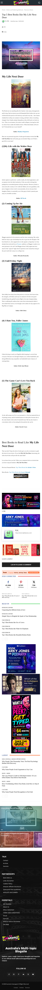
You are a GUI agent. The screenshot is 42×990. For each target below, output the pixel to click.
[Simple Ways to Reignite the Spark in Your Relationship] (17, 840)
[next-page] (6, 639)
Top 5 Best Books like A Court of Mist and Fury (10, 596)
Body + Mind (6, 773)
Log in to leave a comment (21, 565)
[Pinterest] (19, 974)
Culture (5, 767)
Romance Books (28, 10)
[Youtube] (33, 974)
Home (3, 10)
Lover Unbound (25, 472)
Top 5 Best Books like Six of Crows (13, 622)
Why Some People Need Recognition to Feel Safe (17, 792)
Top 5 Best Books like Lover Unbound (29, 596)
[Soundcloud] (23, 974)
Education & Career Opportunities (13, 759)
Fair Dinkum (6, 620)
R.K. (8, 21)
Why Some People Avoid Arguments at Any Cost (17, 769)
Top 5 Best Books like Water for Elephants (15, 628)
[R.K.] (3, 21)
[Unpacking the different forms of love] (21, 818)
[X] (28, 974)
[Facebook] (9, 974)
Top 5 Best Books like (26, 467)
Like (8, 581)
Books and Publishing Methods (15, 10)
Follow (21, 581)
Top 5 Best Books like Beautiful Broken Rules (16, 635)
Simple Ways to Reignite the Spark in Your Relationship (19, 616)
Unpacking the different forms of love (13, 610)
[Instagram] (14, 974)
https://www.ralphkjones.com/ (23, 533)
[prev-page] (3, 639)
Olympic (19, 244)
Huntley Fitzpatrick (23, 131)
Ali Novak (23, 198)
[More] (36, 37)
